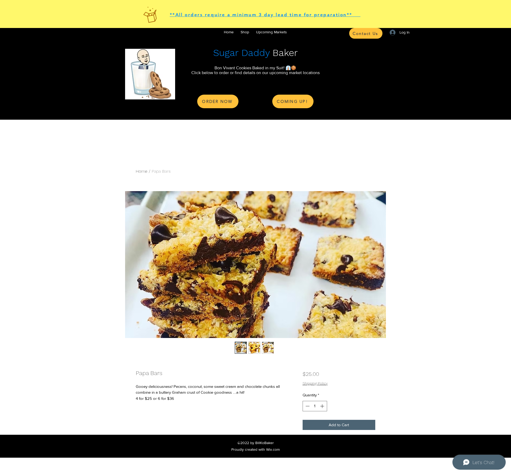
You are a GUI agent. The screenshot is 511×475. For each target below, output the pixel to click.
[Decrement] (307, 406)
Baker (284, 52)
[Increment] (322, 406)
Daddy (255, 52)
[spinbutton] (314, 406)
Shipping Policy (315, 383)
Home (141, 171)
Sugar (225, 52)
